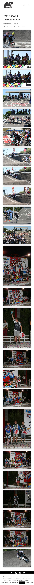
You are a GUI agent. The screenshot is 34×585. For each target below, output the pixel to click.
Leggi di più (29, 582)
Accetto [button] (22, 582)
